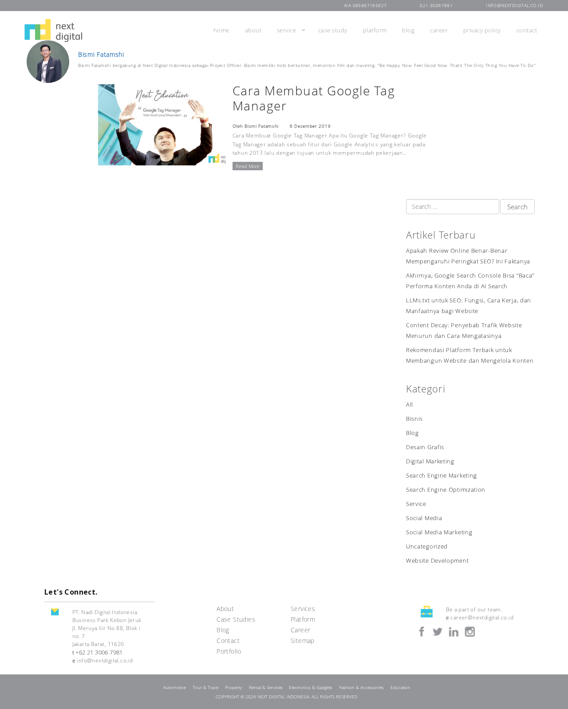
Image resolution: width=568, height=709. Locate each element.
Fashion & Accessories (361, 687)
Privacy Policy (482, 30)
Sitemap (303, 640)
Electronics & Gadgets (310, 687)
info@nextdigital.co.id (514, 5)
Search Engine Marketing (441, 475)
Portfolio (229, 651)
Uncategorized (427, 546)
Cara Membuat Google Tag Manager (314, 98)
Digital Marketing (430, 461)
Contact (527, 30)
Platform (375, 30)
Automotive (174, 687)
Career (439, 30)
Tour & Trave (205, 687)
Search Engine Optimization (445, 490)
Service (286, 30)
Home (221, 30)
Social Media (424, 518)
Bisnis (414, 419)
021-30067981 (436, 5)
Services (303, 608)
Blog (408, 30)
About (253, 30)
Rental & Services (266, 687)
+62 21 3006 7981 (98, 652)
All (409, 404)
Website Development (437, 560)
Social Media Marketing (439, 532)
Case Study (332, 30)
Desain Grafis (425, 447)
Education (400, 687)
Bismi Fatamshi (101, 55)
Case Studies (236, 619)
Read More (248, 166)
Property (233, 687)
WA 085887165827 (365, 5)
